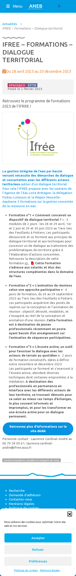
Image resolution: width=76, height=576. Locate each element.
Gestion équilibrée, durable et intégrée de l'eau (31, 460)
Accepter (38, 538)
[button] (70, 514)
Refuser (38, 549)
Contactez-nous (20, 499)
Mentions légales (50, 570)
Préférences (38, 561)
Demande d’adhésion (25, 495)
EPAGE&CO (17, 85)
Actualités (9, 24)
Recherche (17, 490)
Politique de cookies (26, 570)
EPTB (32, 85)
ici (27, 263)
